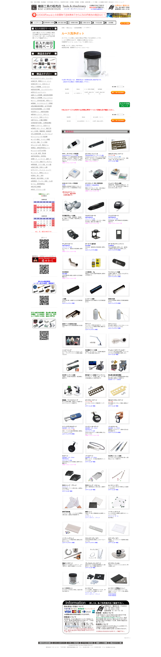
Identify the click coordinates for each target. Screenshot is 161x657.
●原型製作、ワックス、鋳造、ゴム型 (42, 181)
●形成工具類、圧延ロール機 (39, 167)
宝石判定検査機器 (78, 27)
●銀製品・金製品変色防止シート (40, 147)
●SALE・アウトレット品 (38, 189)
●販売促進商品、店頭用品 (38, 156)
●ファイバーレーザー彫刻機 (39, 136)
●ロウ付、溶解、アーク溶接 (39, 142)
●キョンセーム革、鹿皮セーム (40, 145)
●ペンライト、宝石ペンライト (40, 117)
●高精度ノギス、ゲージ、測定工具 (41, 128)
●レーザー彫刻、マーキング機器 (40, 139)
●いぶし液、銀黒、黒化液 (38, 153)
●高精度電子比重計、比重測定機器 (41, 123)
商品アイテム (69, 27)
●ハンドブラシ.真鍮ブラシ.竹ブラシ (41, 161)
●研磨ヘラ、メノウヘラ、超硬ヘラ (41, 159)
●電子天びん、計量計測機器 (39, 120)
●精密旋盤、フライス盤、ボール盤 (41, 164)
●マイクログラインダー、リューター (42, 78)
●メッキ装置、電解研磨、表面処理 (41, 131)
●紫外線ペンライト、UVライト (40, 114)
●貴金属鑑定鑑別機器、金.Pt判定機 (41, 106)
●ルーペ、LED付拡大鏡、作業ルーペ (41, 100)
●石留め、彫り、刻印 (37, 175)
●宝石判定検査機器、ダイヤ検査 (40, 109)
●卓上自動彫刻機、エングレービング (42, 134)
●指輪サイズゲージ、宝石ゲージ (40, 125)
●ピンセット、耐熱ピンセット (40, 172)
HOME (63, 27)
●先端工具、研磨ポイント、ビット (41, 81)
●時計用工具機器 (36, 186)
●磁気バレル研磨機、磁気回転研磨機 (42, 95)
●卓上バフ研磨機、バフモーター (40, 86)
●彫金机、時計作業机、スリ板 (40, 178)
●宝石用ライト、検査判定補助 (40, 111)
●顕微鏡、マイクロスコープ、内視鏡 (42, 103)
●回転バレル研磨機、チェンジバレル (42, 97)
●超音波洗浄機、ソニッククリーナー (42, 89)
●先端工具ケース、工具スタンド (40, 84)
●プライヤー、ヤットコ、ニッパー (41, 170)
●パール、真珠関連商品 (38, 184)
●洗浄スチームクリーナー (38, 92)
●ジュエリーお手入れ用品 (38, 150)
